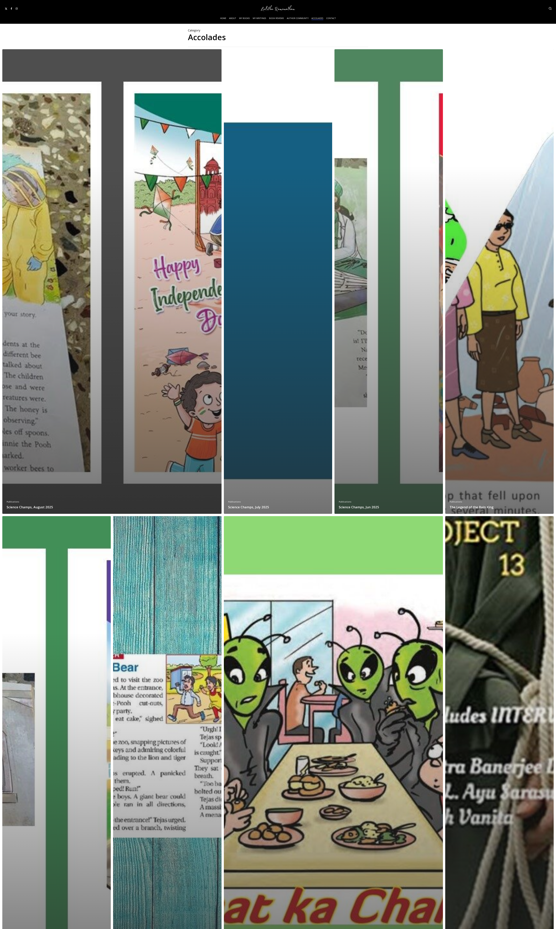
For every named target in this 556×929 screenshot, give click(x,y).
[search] (550, 8)
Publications (13, 501)
